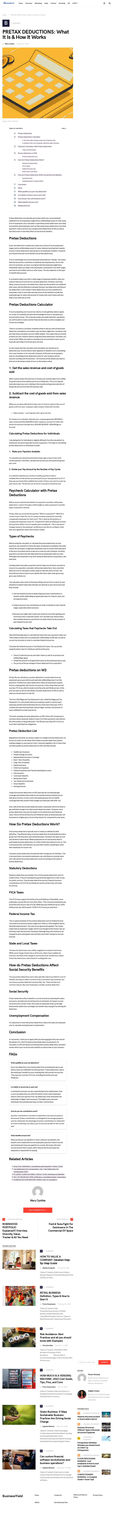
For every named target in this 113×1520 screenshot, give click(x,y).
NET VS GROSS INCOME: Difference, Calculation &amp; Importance (39, 1177)
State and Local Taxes (29, 171)
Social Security (27, 178)
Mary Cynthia (9, 44)
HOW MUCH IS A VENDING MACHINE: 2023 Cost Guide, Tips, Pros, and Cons (56, 1379)
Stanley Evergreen (48, 1268)
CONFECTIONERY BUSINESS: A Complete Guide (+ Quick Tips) (87, 1477)
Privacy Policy (98, 1495)
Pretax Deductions (25, 133)
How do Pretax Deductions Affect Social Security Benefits (40, 175)
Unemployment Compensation (32, 181)
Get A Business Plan (61, 1502)
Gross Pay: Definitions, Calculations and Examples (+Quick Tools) (38, 1166)
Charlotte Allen (47, 1345)
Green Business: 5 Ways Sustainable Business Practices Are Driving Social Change (55, 1416)
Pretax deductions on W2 (27, 153)
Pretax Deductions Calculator (29, 137)
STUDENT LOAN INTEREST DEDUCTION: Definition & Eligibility (38, 1174)
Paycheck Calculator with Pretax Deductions (35, 146)
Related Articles (24, 205)
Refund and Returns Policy (80, 1496)
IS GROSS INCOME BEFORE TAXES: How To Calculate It (35, 1179)
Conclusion (22, 184)
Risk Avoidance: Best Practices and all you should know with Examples (55, 1337)
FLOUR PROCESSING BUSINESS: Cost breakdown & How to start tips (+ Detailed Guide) (88, 1462)
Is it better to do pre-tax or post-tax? (32, 195)
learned (48, 1039)
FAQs (20, 188)
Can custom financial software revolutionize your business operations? (55, 1460)
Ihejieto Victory (93, 1391)
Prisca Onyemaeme (49, 1304)
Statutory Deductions (29, 163)
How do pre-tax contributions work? (32, 198)
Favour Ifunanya (94, 1375)
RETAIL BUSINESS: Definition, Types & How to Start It (54, 1296)
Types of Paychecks (29, 150)
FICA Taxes (26, 166)
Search (104, 1362)
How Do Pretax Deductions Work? (31, 160)
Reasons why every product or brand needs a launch (88, 1417)
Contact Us (58, 1495)
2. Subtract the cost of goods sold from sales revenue (40, 143)
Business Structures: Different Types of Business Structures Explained (88, 1430)
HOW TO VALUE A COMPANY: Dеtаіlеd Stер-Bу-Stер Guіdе (55, 1260)
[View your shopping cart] (104, 3)
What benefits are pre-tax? (28, 202)
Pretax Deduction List (29, 156)
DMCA (37, 1502)
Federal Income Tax (29, 169)
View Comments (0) (37, 1210)
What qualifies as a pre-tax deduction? (32, 191)
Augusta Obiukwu (48, 1426)
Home (4, 15)
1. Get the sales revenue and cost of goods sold (38, 140)
